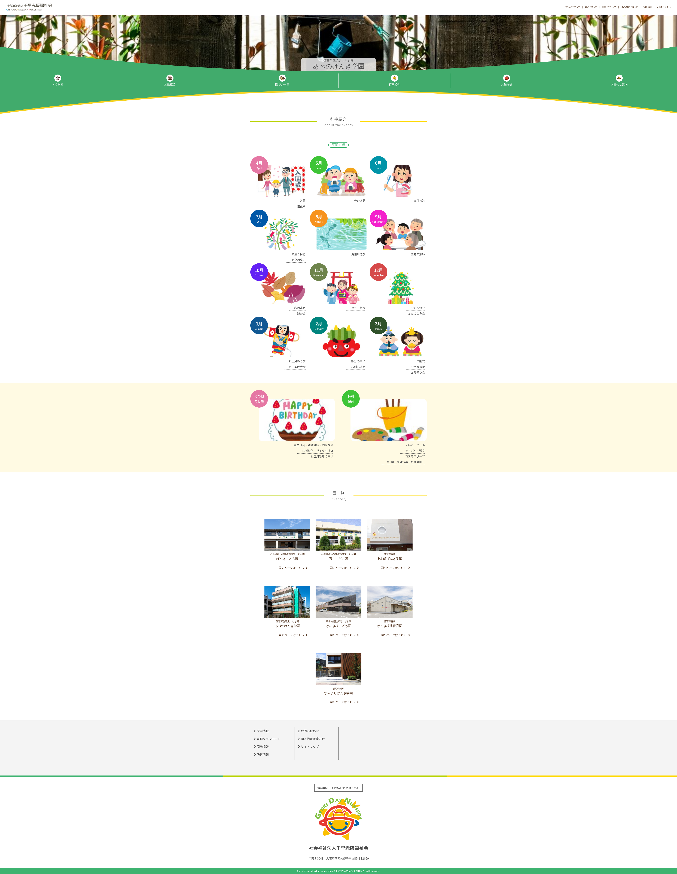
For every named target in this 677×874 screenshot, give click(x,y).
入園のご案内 (619, 84)
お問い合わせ (664, 7)
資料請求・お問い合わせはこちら (338, 788)
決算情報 (263, 754)
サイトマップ (310, 746)
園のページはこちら (291, 567)
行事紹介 (394, 84)
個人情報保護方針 (313, 739)
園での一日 (282, 84)
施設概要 (170, 84)
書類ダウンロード (269, 739)
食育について (609, 7)
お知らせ (506, 84)
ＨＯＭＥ (57, 84)
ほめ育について (629, 7)
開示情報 (263, 746)
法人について (572, 7)
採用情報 (647, 7)
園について (591, 7)
